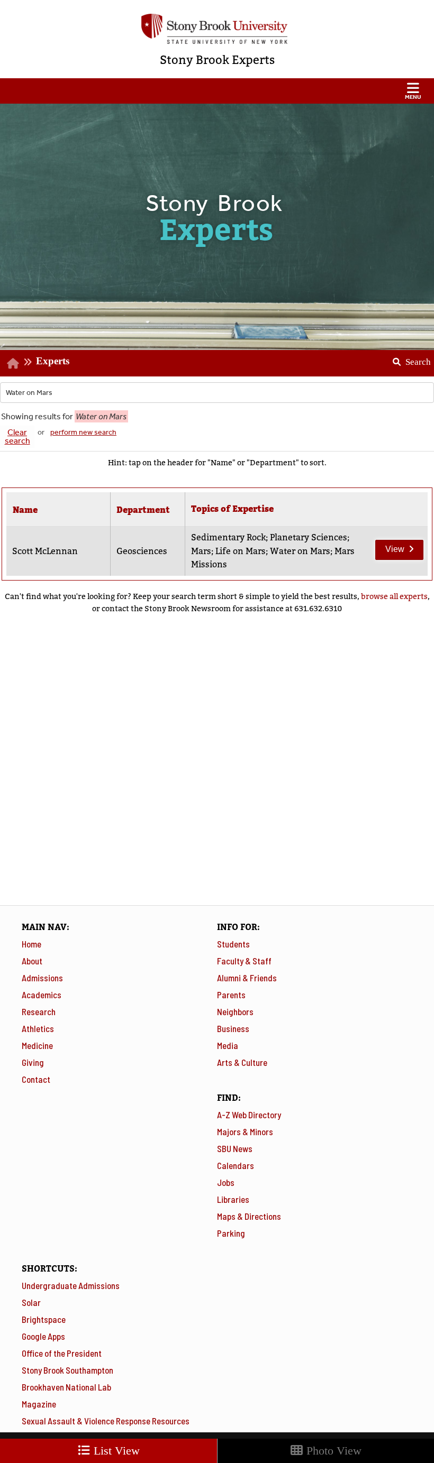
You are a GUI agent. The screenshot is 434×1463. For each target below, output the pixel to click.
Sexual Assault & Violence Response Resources (105, 1420)
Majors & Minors (245, 1131)
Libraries (233, 1199)
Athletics (38, 1028)
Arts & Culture (242, 1062)
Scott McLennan (45, 551)
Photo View (332, 1450)
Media (227, 1045)
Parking (231, 1233)
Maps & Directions (249, 1216)
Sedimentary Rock (228, 537)
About (32, 960)
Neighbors (235, 1011)
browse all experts (394, 596)
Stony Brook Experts (217, 60)
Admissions (42, 977)
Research (39, 1011)
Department (143, 510)
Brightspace (44, 1319)
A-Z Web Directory (249, 1114)
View (389, 547)
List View (115, 1450)
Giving (33, 1062)
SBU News (234, 1148)
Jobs (225, 1182)
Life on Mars (240, 551)
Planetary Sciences (308, 537)
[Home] (13, 363)
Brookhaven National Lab (66, 1387)
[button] (217, 91)
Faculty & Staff (244, 960)
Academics (41, 994)
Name (25, 510)
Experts (52, 360)
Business (233, 1028)
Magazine (39, 1403)
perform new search (83, 432)
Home (31, 943)
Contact (36, 1079)
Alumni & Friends (247, 977)
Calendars (235, 1165)
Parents (231, 994)
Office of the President (62, 1353)
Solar (31, 1302)
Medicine (37, 1045)
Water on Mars (300, 551)
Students (233, 943)
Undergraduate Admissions (71, 1285)
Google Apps (43, 1336)
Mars (201, 551)
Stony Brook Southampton (67, 1370)
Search (408, 358)
